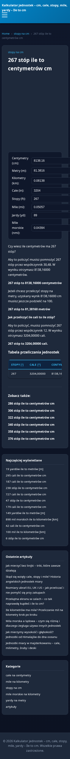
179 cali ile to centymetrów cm (26, 507)
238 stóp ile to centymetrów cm (26, 488)
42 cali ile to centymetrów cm (25, 526)
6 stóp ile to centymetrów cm (25, 538)
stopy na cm (21, 33)
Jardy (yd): (19, 215)
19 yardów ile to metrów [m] (24, 469)
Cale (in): (18, 190)
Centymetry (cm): (20, 160)
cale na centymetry (18, 675)
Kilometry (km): (19, 180)
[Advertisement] (35, 112)
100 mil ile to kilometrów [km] (25, 532)
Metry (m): (19, 171)
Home (6, 33)
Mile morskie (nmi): (18, 228)
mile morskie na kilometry (23, 694)
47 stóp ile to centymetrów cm (26, 500)
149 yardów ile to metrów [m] (25, 513)
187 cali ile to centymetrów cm (26, 481)
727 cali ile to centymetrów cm (26, 494)
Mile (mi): (18, 207)
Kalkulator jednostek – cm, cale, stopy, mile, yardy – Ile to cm (34, 7)
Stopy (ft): (19, 199)
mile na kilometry (17, 681)
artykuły (11, 706)
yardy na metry (16, 700)
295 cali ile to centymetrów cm (26, 475)
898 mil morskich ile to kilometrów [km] (32, 519)
